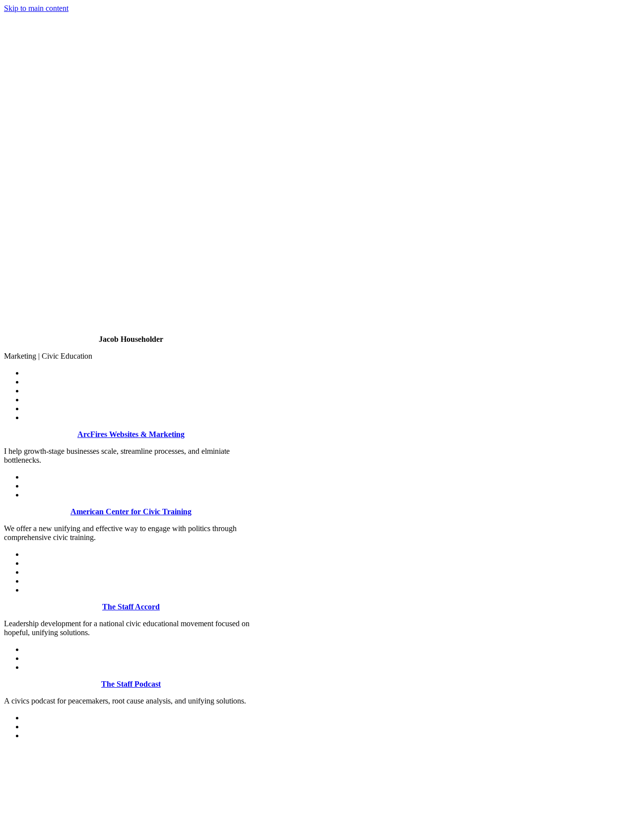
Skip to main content (36, 8)
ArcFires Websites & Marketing (131, 434)
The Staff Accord (131, 606)
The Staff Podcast (131, 684)
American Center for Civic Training (130, 511)
